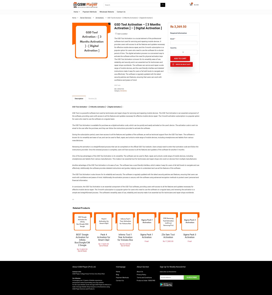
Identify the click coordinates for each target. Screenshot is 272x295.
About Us (140, 271)
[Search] (162, 5)
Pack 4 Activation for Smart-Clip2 (103, 237)
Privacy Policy (141, 274)
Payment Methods (90, 12)
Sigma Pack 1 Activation (146, 236)
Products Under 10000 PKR (146, 280)
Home (76, 12)
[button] (109, 24)
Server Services (85, 18)
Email (172, 39)
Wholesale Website (107, 12)
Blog (117, 274)
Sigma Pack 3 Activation (189, 236)
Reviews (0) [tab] (93, 98)
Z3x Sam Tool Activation (168, 236)
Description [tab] (79, 98)
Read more (82, 254)
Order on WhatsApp (183, 64)
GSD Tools (117, 85)
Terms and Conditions (144, 277)
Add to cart (180, 59)
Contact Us (121, 12)
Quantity (173, 48)
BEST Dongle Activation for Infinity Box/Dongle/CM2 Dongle (82, 239)
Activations (100, 18)
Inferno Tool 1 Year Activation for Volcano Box (125, 237)
